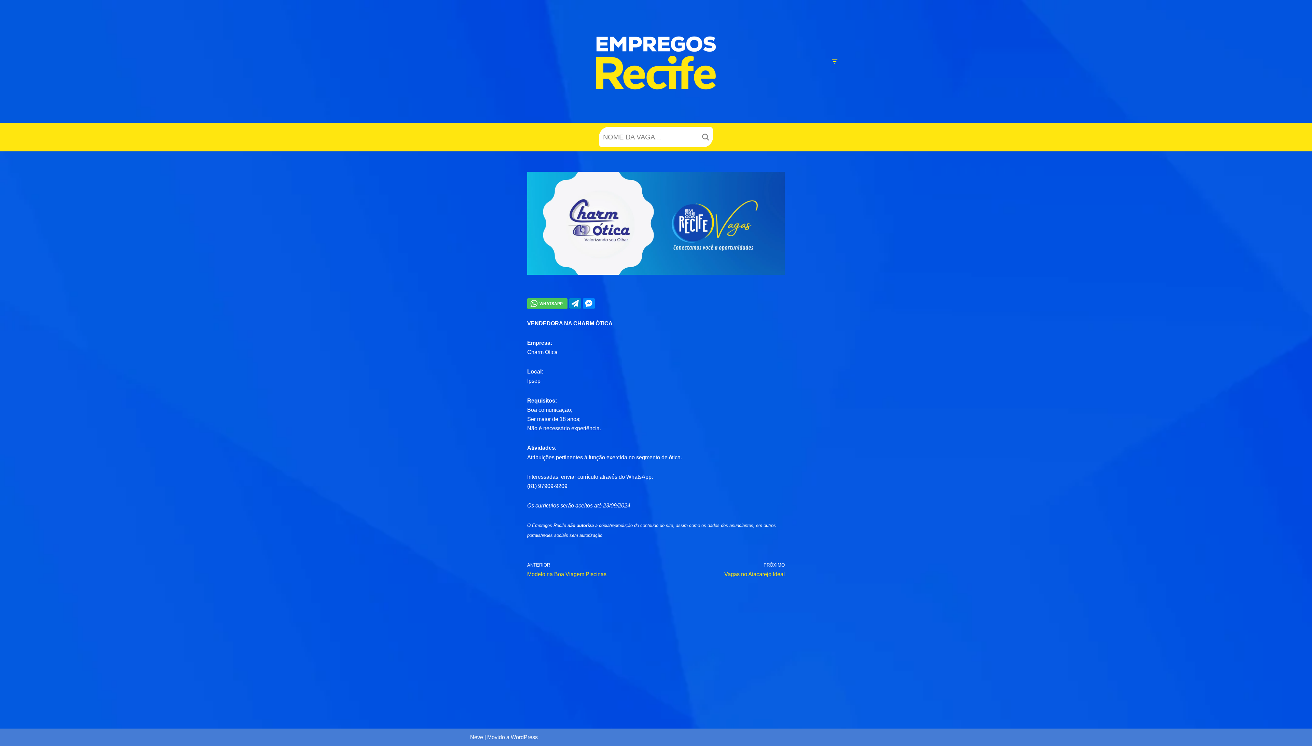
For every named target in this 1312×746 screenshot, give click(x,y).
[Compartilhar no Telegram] (575, 303)
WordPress (524, 737)
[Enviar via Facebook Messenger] (589, 303)
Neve (476, 737)
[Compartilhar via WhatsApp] (547, 303)
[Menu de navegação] (834, 61)
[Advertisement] (656, 647)
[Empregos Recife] (656, 63)
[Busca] (705, 137)
